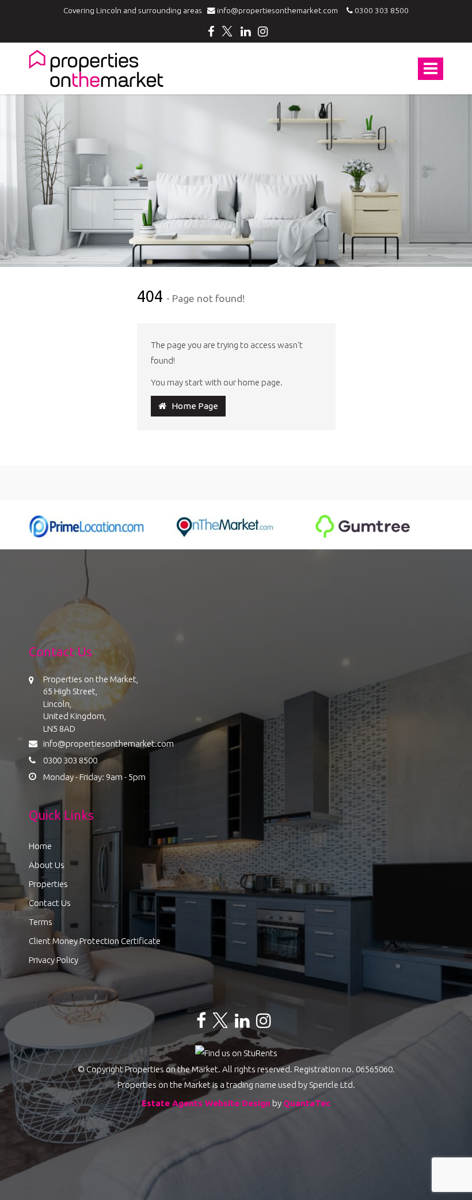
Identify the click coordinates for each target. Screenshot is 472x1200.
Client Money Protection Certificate (95, 941)
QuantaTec (306, 1103)
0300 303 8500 (381, 10)
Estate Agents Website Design (206, 1103)
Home (40, 846)
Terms (40, 922)
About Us (46, 865)
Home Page (192, 406)
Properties (48, 884)
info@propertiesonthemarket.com (279, 10)
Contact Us (50, 903)
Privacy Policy (53, 960)
